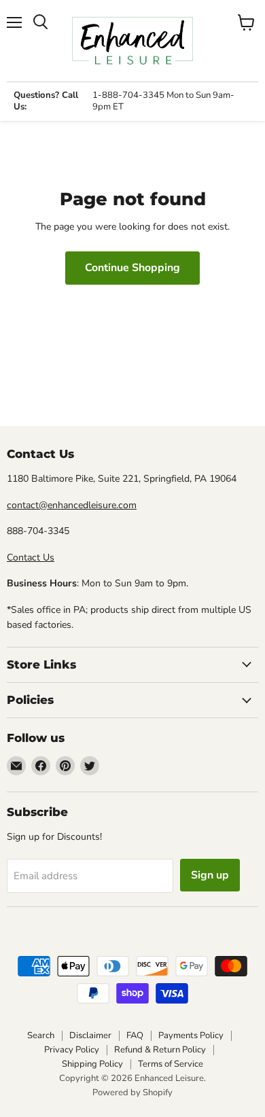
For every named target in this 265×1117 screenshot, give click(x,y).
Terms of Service (170, 1064)
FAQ (134, 1035)
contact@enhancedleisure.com (72, 505)
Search (40, 1035)
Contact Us (30, 557)
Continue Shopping (132, 267)
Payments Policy (191, 1035)
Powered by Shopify (132, 1092)
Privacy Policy (71, 1050)
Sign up (210, 875)
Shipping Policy (92, 1064)
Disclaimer (90, 1035)
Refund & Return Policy (160, 1050)
